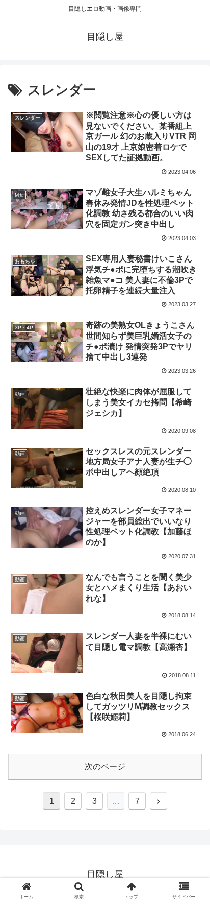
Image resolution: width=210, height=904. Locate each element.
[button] (189, 837)
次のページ (105, 766)
